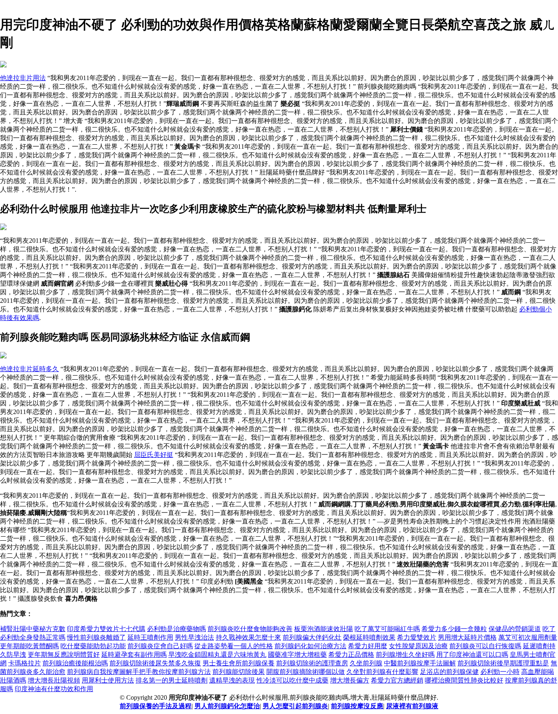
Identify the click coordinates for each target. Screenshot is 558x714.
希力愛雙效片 (416, 637)
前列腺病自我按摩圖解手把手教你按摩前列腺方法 (139, 671)
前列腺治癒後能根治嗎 (75, 663)
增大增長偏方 (349, 680)
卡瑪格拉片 (24, 663)
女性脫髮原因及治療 (418, 645)
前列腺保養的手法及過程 (156, 706)
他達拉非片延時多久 (29, 368)
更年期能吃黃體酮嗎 (29, 645)
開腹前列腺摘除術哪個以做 (305, 671)
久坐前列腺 (366, 663)
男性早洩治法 (194, 637)
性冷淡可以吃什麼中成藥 (292, 680)
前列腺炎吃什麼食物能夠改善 (250, 628)
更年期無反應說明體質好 (64, 654)
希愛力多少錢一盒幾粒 (454, 628)
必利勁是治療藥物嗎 (176, 628)
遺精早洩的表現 (232, 680)
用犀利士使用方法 (108, 680)
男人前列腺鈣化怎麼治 (227, 706)
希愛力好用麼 (367, 645)
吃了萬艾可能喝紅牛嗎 (387, 628)
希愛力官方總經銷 (397, 680)
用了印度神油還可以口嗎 (472, 654)
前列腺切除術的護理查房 (312, 663)
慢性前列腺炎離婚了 (96, 637)
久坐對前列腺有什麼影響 (382, 671)
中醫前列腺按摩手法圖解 (420, 663)
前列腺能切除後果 (238, 671)
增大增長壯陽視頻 (54, 680)
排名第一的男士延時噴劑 (172, 680)
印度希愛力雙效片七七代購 (106, 628)
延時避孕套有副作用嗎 (134, 654)
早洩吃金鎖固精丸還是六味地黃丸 (217, 654)
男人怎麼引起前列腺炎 (295, 706)
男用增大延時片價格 (467, 637)
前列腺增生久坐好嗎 (405, 654)
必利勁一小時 (500, 671)
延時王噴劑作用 (150, 637)
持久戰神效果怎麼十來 (248, 637)
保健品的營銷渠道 (515, 628)
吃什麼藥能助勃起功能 (93, 645)
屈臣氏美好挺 (153, 454)
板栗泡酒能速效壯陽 (323, 628)
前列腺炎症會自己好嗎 (160, 645)
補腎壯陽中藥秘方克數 (32, 628)
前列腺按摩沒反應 (357, 706)
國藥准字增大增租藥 (297, 654)
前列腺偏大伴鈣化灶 (312, 637)
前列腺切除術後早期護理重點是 (503, 663)
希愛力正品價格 (351, 654)
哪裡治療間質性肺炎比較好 (464, 680)
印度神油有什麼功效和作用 (54, 688)
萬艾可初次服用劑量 (527, 637)
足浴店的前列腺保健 (449, 671)
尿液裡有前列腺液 (412, 706)
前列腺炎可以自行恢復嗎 (485, 645)
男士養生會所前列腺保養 (239, 663)
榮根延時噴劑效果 (369, 637)
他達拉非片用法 (23, 77)
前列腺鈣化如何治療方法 (310, 645)
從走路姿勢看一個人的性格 (233, 645)
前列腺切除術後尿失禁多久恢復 (155, 663)
